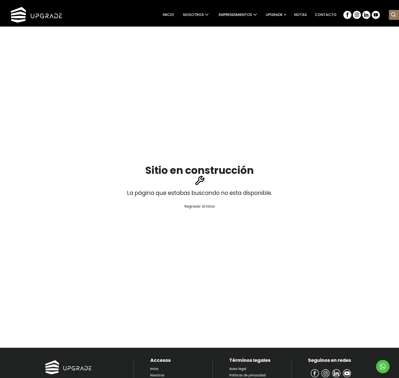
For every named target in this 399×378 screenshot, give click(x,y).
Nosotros (157, 375)
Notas (300, 14)
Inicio (168, 14)
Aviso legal (237, 368)
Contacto (325, 14)
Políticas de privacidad (247, 375)
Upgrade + (276, 14)
